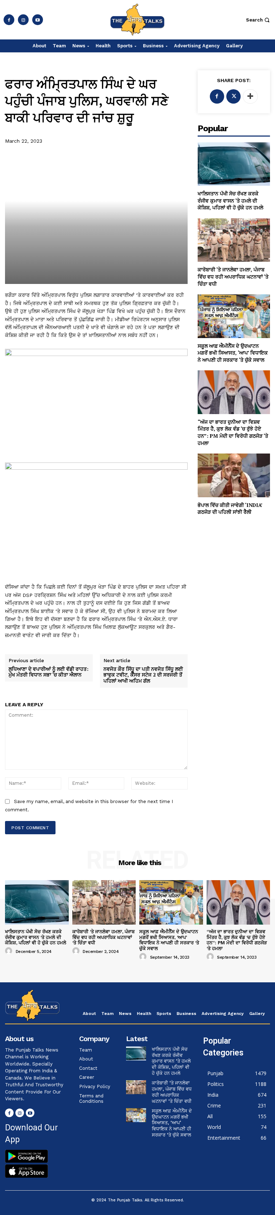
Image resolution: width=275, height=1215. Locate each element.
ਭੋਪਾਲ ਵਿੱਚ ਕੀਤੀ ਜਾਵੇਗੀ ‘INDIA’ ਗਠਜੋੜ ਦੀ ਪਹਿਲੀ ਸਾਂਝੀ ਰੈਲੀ (230, 509)
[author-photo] (9, 951)
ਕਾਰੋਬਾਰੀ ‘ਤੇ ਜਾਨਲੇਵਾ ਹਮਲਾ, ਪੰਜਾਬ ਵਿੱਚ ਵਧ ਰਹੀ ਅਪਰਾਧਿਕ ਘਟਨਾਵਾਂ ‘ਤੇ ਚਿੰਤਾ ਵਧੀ (233, 276)
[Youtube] (37, 19)
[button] (258, 20)
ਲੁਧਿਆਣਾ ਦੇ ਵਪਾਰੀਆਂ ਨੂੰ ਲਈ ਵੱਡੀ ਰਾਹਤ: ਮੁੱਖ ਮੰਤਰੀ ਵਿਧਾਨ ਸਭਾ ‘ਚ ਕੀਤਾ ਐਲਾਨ (48, 672)
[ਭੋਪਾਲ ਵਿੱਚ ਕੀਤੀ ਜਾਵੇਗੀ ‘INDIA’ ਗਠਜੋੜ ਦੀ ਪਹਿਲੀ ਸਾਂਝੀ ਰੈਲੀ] (234, 475)
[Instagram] (23, 19)
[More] (250, 96)
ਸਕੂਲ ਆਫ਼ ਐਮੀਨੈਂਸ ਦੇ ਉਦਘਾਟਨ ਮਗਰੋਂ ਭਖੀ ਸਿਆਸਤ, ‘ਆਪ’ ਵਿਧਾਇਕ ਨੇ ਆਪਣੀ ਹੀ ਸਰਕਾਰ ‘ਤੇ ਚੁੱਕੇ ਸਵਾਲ (233, 352)
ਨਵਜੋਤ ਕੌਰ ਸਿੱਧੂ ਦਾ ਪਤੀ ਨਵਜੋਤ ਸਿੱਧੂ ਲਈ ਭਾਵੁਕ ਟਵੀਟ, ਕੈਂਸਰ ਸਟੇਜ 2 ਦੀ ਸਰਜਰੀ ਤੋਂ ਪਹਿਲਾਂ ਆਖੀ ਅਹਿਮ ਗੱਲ (143, 675)
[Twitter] (233, 96)
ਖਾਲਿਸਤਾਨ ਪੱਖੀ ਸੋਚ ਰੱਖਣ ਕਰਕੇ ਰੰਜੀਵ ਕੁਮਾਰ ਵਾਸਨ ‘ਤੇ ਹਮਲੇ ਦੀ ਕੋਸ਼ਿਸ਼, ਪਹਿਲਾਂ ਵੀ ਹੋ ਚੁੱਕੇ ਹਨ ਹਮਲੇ (230, 200)
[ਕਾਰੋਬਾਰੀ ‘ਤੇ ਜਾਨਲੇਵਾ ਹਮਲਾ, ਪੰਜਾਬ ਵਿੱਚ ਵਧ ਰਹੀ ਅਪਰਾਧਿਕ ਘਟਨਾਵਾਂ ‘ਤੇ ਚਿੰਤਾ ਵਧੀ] (234, 240)
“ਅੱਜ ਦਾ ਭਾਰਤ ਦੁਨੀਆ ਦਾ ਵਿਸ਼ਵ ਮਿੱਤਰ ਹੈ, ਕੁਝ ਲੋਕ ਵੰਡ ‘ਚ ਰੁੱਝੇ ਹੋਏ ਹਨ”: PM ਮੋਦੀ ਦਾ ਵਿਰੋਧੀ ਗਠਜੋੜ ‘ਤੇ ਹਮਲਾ (233, 432)
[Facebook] (9, 19)
